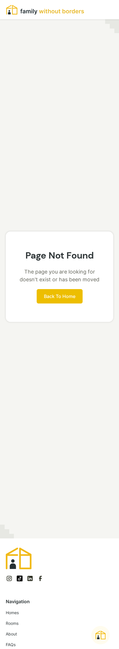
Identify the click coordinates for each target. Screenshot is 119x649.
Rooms (12, 623)
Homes (12, 612)
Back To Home (59, 296)
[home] (45, 10)
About (11, 633)
